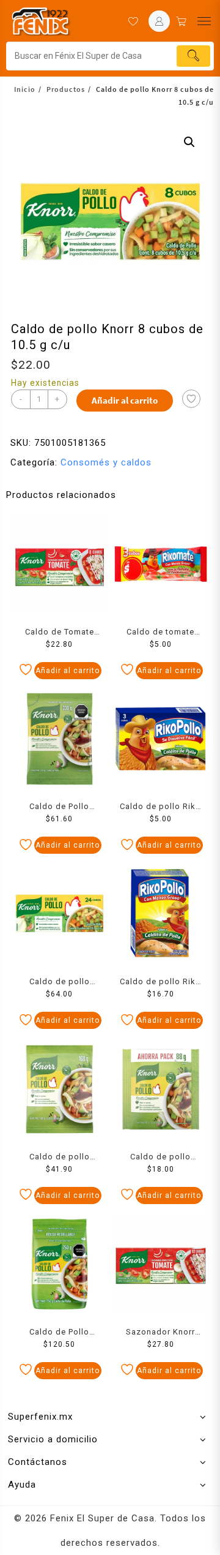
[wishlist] (133, 21)
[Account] (159, 21)
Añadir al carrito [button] (67, 670)
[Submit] (193, 56)
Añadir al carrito (125, 400)
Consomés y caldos (106, 462)
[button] (189, 142)
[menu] (204, 21)
